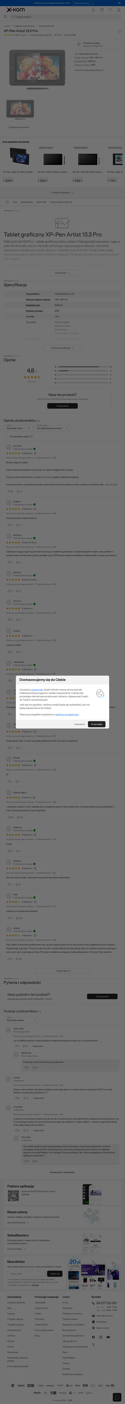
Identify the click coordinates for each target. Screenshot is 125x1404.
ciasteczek (37, 689)
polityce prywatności (67, 714)
